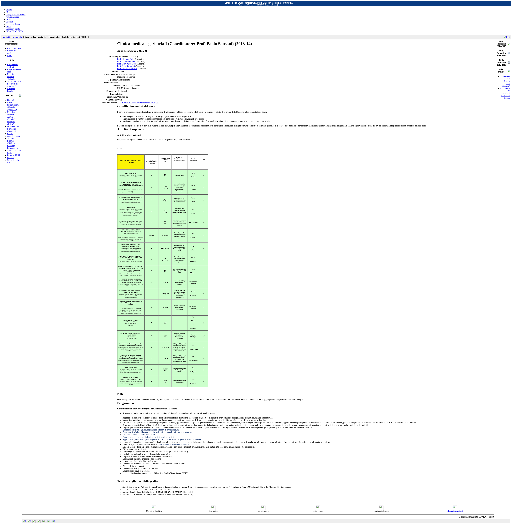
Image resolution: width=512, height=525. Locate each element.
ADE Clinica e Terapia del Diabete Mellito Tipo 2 (138, 103)
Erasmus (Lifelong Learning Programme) (12, 144)
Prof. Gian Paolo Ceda (126, 64)
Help (8, 26)
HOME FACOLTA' (14, 31)
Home (9, 10)
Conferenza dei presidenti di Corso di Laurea (505, 93)
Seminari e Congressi (11, 130)
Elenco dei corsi (14, 48)
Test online (11, 79)
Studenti (10, 157)
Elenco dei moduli (11, 52)
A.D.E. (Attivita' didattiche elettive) (11, 120)
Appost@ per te (13, 29)
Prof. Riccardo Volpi (126, 59)
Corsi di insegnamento (12, 37)
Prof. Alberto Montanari (127, 68)
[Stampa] (53, 522)
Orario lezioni (13, 126)
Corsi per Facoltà (11, 89)
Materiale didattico (11, 75)
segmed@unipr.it (248, 5)
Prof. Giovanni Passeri (126, 61)
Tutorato (10, 138)
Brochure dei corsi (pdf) (12, 85)
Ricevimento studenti (12, 65)
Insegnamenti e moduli (15, 14)
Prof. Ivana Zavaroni (126, 66)
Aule (8, 19)
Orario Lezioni (12, 17)
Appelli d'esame (14, 136)
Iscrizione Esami (13, 24)
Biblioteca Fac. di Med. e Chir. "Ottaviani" (505, 81)
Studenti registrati (455, 511)
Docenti (9, 12)
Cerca (9, 55)
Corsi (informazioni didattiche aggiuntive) (13, 106)
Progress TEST (13, 155)
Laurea (10, 133)
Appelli (9, 22)
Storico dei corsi (14, 81)
